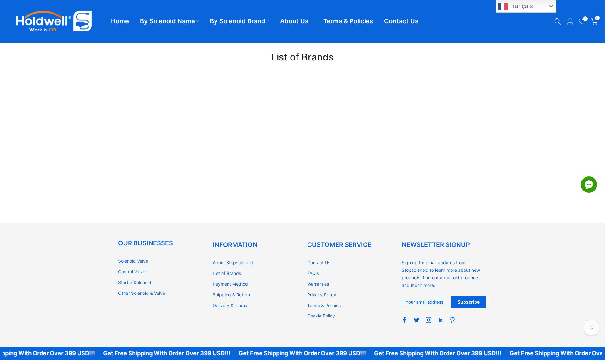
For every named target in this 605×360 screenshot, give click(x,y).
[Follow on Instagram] (428, 320)
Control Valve (131, 271)
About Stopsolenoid (233, 262)
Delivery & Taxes (230, 305)
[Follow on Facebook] (404, 320)
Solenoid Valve (133, 261)
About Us (294, 21)
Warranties (318, 284)
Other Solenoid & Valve (141, 293)
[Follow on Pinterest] (452, 320)
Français (520, 6)
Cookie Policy (321, 315)
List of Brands (227, 273)
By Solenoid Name (167, 21)
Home (120, 21)
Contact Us (401, 21)
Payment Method (230, 284)
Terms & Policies (348, 21)
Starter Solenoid (134, 282)
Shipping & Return (231, 294)
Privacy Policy (321, 294)
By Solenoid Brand (237, 21)
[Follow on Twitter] (416, 320)
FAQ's (313, 273)
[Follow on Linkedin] (440, 320)
